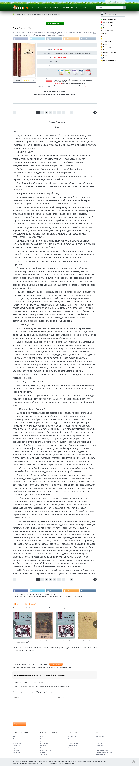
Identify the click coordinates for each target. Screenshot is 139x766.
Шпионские (16, 752)
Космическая (44, 743)
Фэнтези (42, 752)
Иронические (17, 741)
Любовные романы (69, 7)
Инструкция (83, 86)
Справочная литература (110, 49)
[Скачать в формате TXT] (74, 74)
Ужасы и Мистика (45, 750)
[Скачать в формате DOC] (81, 74)
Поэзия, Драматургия (109, 60)
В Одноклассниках (72, 39)
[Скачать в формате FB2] (61, 74)
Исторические (17, 743)
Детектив (15, 738)
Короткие (71, 738)
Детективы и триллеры (50, 7)
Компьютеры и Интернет (110, 58)
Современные (72, 745)
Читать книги (36, 7)
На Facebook (20, 39)
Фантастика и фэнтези (109, 19)
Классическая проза (60, 57)
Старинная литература (109, 52)
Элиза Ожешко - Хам (66, 641)
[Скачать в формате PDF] (88, 74)
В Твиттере (37, 39)
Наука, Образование (109, 27)
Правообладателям (102, 750)
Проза (105, 33)
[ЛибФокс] (21, 7)
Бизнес (105, 44)
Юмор (105, 55)
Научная (43, 745)
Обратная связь (100, 754)
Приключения (107, 36)
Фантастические (73, 741)
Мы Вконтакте (88, 39)
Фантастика (83, 7)
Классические (17, 745)
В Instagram (53, 39)
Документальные (108, 30)
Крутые (15, 748)
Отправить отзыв (19, 724)
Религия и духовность (109, 47)
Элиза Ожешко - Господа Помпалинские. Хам (22, 641)
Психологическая (45, 748)
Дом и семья (107, 41)
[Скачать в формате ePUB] (68, 74)
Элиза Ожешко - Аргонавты (87, 641)
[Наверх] (134, 762)
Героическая (44, 738)
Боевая (42, 736)
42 (71, 112)
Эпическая (43, 754)
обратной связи (69, 763)
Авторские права (54, 24)
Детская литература (109, 38)
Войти (110, 2)
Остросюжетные (73, 743)
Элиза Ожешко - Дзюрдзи (44, 641)
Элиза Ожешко (58, 49)
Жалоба (49, 81)
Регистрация (120, 2)
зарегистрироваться (34, 675)
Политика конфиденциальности (105, 752)
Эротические (72, 748)
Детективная (44, 741)
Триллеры (16, 750)
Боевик (15, 736)
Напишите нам (58, 83)
